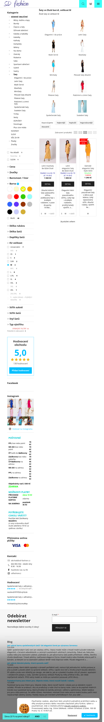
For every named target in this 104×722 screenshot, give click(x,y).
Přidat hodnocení (20, 370)
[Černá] (9, 211)
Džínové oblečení (21, 30)
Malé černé (19, 84)
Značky (14, 144)
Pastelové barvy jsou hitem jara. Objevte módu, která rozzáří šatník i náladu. (41, 681)
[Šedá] (29, 204)
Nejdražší (72, 123)
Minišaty (17, 91)
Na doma (17, 51)
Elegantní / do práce (22, 78)
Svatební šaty (19, 110)
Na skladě (16, 152)
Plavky (13, 141)
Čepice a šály (19, 27)
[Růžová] (9, 196)
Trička (16, 114)
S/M (13, 261)
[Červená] (16, 196)
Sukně (16, 67)
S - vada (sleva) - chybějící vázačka (21, 298)
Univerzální (17, 247)
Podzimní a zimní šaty (21, 102)
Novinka (15, 156)
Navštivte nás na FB (19, 570)
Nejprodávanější (86, 123)
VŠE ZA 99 (15, 137)
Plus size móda (20, 127)
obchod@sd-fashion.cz (20, 560)
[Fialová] (16, 204)
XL (13, 279)
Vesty (16, 117)
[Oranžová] (29, 189)
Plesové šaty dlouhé (22, 95)
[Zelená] (23, 196)
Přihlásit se (60, 628)
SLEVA (14, 159)
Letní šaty (18, 81)
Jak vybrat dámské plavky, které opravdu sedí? (28, 663)
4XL (13, 290)
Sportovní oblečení (21, 64)
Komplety (18, 44)
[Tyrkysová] (29, 196)
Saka (16, 61)
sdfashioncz (16, 573)
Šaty (15, 74)
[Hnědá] (23, 204)
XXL (13, 283)
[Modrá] (9, 204)
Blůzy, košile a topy (22, 20)
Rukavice (17, 57)
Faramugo (18, 124)
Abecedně (45, 127)
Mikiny (16, 47)
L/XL (13, 275)
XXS (13, 250)
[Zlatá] (23, 211)
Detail (48, 184)
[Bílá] (9, 189)
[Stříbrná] (16, 211)
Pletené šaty (19, 98)
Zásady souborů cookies (75, 706)
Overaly (17, 54)
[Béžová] (16, 189)
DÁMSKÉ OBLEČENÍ (19, 17)
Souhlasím (90, 715)
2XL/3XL (15, 293)
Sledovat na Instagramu (22, 429)
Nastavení (72, 715)
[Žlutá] (23, 189)
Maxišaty (18, 88)
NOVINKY (15, 131)
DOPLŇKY (18, 121)
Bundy (16, 23)
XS (13, 254)
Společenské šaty (21, 107)
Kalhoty (17, 40)
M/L (13, 268)
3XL (13, 286)
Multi (14, 218)
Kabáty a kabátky (21, 34)
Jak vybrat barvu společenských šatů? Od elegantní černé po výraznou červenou (42, 645)
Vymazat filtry (19, 328)
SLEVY (13, 134)
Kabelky (17, 37)
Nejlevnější (61, 123)
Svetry (16, 71)
